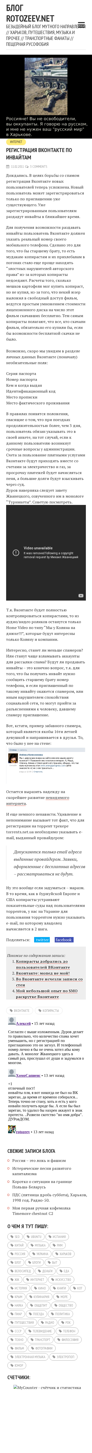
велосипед (23, 1271)
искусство (63, 1279)
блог (18, 1262)
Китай (19, 1245)
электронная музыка (30, 1357)
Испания (59, 1236)
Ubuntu (36, 1236)
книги (61, 1288)
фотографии (44, 1348)
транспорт (42, 1339)
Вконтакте (21, 1010)
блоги (36, 1262)
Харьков (65, 1254)
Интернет (16, 142)
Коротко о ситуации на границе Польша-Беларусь (42, 1184)
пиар (18, 1314)
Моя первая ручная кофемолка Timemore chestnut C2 (41, 1210)
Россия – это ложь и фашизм (39, 1160)
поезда (38, 1314)
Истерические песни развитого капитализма (41, 1171)
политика (62, 1314)
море (64, 1297)
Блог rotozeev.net (30, 13)
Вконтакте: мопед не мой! (43, 973)
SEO (17, 1236)
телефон (69, 1331)
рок (68, 1322)
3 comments (38, 166)
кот (79, 1288)
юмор (19, 1365)
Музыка (40, 1245)
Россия (20, 1254)
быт (54, 1262)
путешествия (24, 1322)
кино (42, 1288)
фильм (19, 1348)
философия (70, 1339)
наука (19, 1305)
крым (18, 1297)
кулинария (41, 1297)
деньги (47, 1271)
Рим (60, 1245)
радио (49, 1322)
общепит (40, 1305)
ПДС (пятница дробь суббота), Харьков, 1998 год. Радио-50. (49, 1197)
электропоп (65, 1357)
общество (66, 1305)
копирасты (51, 1010)
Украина (42, 1254)
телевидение (42, 1331)
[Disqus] (46, 1076)
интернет (37, 1279)
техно (19, 1339)
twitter (42, 939)
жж (17, 1279)
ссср (18, 1331)
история (21, 1288)
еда (66, 1271)
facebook (64, 939)
